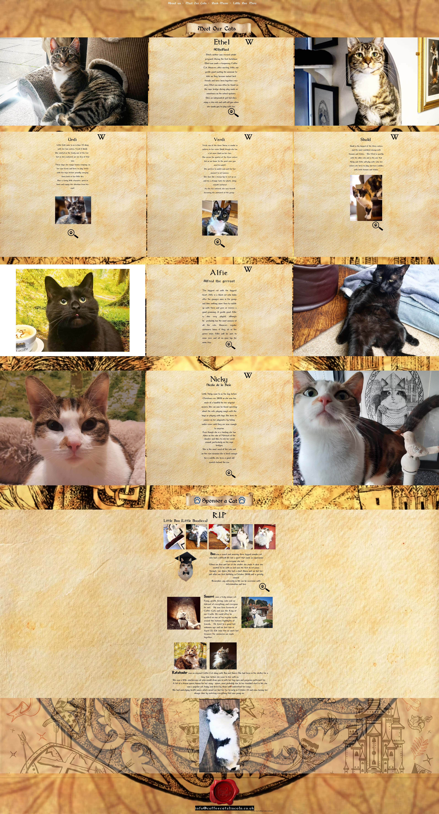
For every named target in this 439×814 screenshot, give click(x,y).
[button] (237, 769)
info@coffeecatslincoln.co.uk (224, 808)
